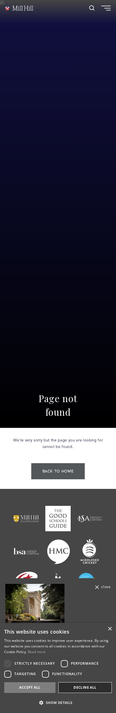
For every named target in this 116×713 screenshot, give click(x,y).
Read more (37, 651)
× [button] (110, 629)
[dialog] (58, 668)
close (105, 587)
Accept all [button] (29, 687)
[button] (58, 703)
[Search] (92, 8)
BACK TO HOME (58, 471)
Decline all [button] (84, 687)
